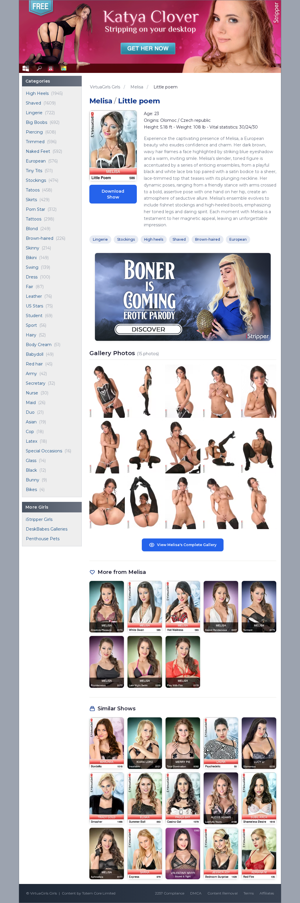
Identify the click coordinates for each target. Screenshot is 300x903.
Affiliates (267, 893)
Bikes (31, 489)
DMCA (196, 893)
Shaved (33, 103)
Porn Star (35, 209)
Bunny (32, 480)
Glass (31, 460)
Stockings (36, 180)
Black (31, 470)
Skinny (32, 248)
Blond (32, 228)
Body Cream (39, 344)
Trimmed (35, 141)
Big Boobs (36, 122)
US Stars (34, 306)
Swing (32, 267)
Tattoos (33, 219)
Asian (31, 422)
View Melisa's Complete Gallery (187, 545)
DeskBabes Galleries (46, 529)
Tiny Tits (34, 170)
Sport (31, 325)
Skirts (31, 199)
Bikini (31, 257)
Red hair (34, 364)
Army (31, 373)
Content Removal (222, 893)
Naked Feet (38, 151)
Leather (34, 296)
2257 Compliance (169, 893)
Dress (32, 277)
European (36, 161)
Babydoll (34, 354)
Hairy (31, 335)
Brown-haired (39, 238)
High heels (153, 239)
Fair (29, 286)
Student (34, 315)
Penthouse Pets (42, 538)
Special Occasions (44, 451)
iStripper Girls (39, 519)
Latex (31, 441)
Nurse (32, 393)
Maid (31, 402)
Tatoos (33, 190)
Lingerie (34, 112)
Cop (30, 431)
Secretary (35, 383)
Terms (248, 893)
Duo (30, 412)
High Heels (37, 93)
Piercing (34, 132)
